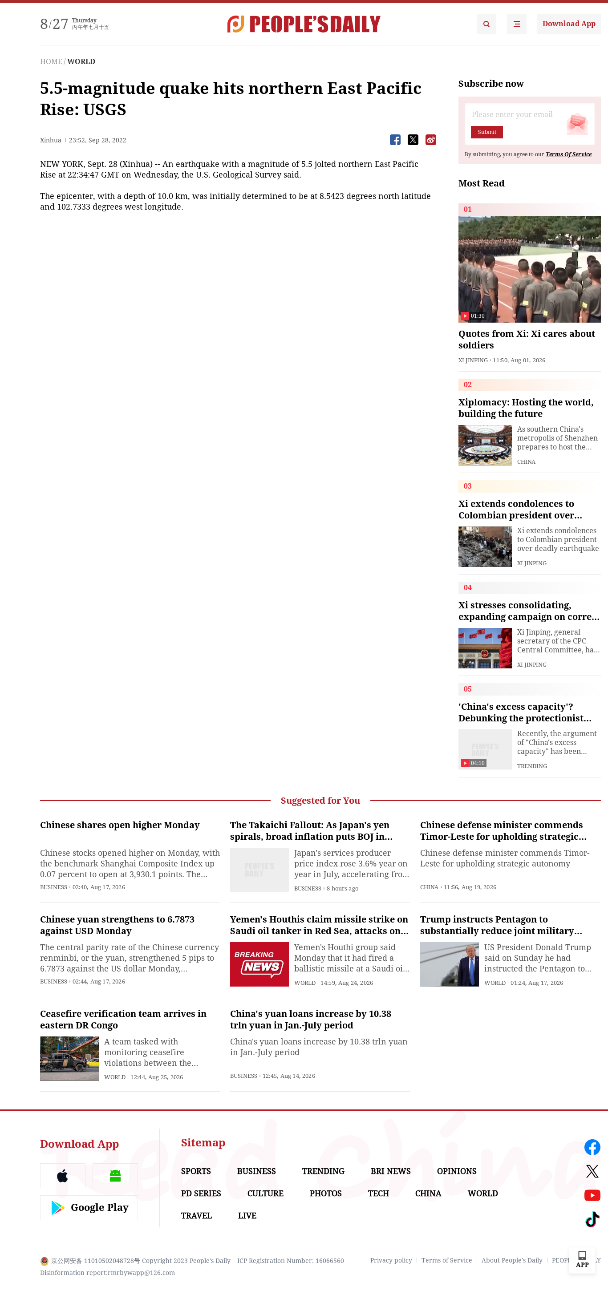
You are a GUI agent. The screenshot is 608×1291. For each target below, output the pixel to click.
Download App (569, 24)
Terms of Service (447, 1260)
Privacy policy (391, 1260)
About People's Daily (512, 1260)
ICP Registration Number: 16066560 (290, 1260)
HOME (51, 61)
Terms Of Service (569, 154)
